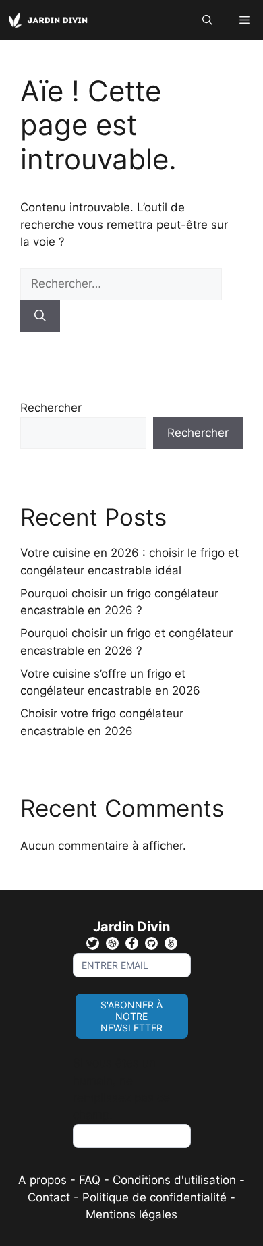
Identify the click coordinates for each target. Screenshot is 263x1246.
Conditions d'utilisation (174, 1180)
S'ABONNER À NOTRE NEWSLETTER (131, 1016)
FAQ (91, 1180)
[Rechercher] (40, 316)
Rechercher (51, 407)
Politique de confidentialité (154, 1197)
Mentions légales (131, 1214)
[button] (207, 20)
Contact (49, 1197)
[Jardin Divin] (50, 20)
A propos (42, 1180)
